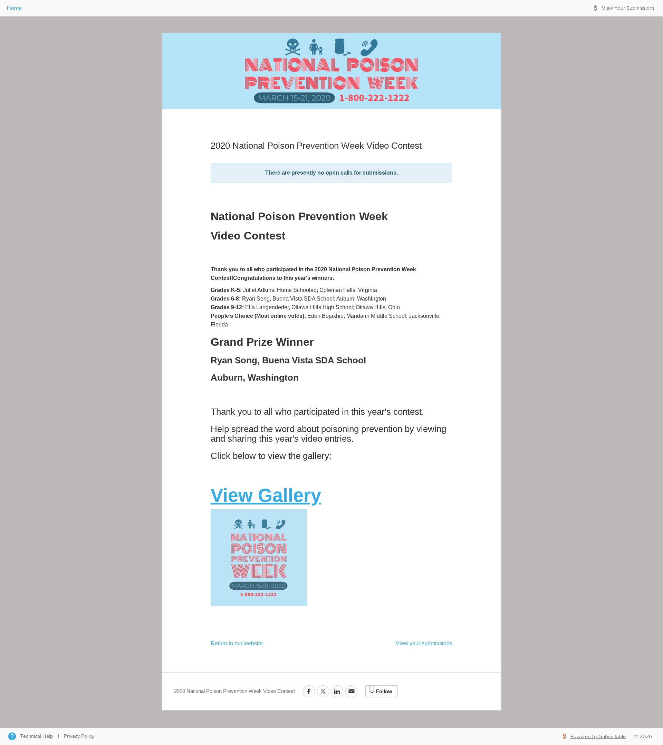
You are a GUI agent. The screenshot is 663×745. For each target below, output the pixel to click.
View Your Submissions (628, 8)
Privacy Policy (79, 736)
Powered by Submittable (598, 736)
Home (14, 8)
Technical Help (36, 736)
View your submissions (424, 643)
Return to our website (237, 643)
